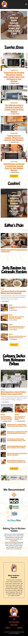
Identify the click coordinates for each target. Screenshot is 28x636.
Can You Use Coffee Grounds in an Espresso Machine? (17, 454)
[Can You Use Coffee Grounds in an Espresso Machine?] (3, 454)
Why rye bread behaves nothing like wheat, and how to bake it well (14, 25)
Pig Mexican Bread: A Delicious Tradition (17, 307)
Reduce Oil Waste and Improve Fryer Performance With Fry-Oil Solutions (16, 462)
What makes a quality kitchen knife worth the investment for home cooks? (17, 433)
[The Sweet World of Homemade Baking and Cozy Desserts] (14, 283)
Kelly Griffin (15, 36)
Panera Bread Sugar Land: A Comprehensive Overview (17, 327)
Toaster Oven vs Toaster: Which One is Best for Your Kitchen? (14, 138)
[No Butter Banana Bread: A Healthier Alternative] (4, 317)
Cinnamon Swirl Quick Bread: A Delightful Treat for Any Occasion (17, 338)
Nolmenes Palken (15, 83)
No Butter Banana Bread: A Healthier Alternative (16, 317)
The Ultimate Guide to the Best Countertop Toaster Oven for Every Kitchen (14, 108)
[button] (26, 4)
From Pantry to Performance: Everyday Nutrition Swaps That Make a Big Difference (16, 440)
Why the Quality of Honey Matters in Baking (20, 418)
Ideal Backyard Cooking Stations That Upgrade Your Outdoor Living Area (17, 426)
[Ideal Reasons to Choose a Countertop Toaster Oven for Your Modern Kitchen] (14, 153)
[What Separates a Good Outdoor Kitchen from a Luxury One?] (14, 379)
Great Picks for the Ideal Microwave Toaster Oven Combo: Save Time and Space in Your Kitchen (14, 76)
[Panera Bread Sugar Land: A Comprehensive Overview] (4, 327)
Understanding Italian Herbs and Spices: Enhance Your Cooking (16, 447)
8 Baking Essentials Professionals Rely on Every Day (14, 250)
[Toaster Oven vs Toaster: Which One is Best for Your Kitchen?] (14, 125)
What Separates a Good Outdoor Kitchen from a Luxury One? (13, 393)
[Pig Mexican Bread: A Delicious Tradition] (4, 307)
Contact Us (19, 627)
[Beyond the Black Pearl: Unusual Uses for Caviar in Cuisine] (7, 408)
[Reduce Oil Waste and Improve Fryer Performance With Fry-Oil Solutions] (3, 461)
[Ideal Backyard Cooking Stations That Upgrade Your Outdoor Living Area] (3, 425)
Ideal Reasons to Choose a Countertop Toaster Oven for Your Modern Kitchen (14, 167)
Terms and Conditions (14, 622)
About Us (8, 627)
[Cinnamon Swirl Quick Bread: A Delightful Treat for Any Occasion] (4, 336)
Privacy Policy (14, 624)
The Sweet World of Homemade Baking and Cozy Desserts (13, 292)
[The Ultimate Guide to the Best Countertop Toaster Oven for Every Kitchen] (14, 94)
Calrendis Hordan (14, 113)
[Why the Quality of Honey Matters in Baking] (21, 408)
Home (14, 619)
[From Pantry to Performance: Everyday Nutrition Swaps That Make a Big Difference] (3, 440)
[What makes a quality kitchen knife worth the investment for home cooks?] (3, 432)
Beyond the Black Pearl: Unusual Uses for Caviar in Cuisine (6, 418)
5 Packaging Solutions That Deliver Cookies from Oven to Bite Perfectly (14, 203)
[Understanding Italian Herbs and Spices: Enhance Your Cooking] (3, 447)
